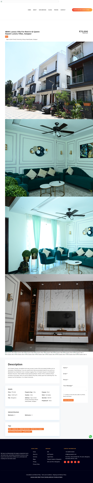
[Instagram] (72, 462)
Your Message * (68, 385)
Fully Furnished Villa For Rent (15, 431)
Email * (65, 373)
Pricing (56, 9)
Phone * (65, 379)
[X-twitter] (65, 462)
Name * (65, 367)
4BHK (10, 429)
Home (29, 9)
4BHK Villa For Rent (25, 429)
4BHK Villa (16, 429)
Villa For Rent (27, 431)
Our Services (42, 9)
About (35, 9)
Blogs (50, 9)
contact (63, 9)
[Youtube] (78, 462)
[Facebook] (68, 462)
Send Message (68, 400)
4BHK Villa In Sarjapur (37, 429)
